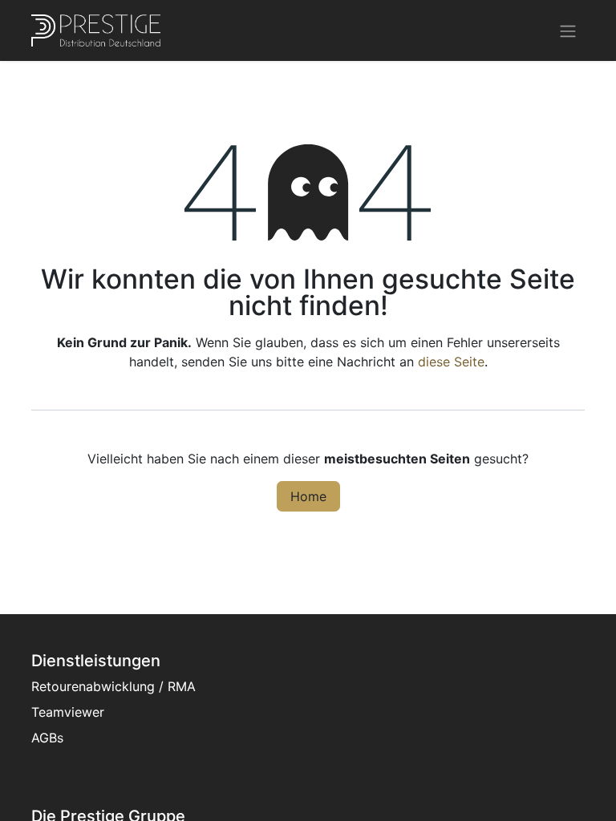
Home (308, 496)
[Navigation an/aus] (568, 30)
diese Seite (451, 362)
